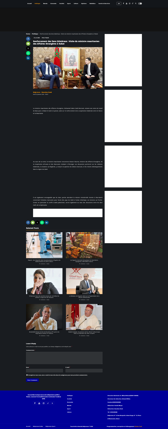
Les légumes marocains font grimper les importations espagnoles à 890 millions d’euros (84, 261)
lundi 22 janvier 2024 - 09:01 (40, 94)
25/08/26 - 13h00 (45, 300)
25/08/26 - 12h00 (85, 300)
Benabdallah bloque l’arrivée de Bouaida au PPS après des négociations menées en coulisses (44, 332)
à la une (37, 38)
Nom (28, 367)
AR (119, 3)
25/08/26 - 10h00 (85, 336)
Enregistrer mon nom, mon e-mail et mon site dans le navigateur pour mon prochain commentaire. (58, 375)
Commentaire (30, 350)
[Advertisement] (68, 213)
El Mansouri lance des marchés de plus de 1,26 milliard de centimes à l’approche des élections (44, 296)
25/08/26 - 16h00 (45, 264)
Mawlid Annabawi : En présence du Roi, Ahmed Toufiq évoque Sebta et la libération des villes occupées (84, 332)
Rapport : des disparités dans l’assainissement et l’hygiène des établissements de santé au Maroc (44, 261)
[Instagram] (130, 3)
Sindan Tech (138, 426)
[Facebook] (123, 3)
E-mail (68, 367)
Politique (45, 38)
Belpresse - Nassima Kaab (42, 92)
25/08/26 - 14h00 (85, 264)
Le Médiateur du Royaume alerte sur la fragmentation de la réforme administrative (84, 296)
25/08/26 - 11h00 (45, 336)
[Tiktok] (133, 3)
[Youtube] (126, 3)
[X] (136, 3)
